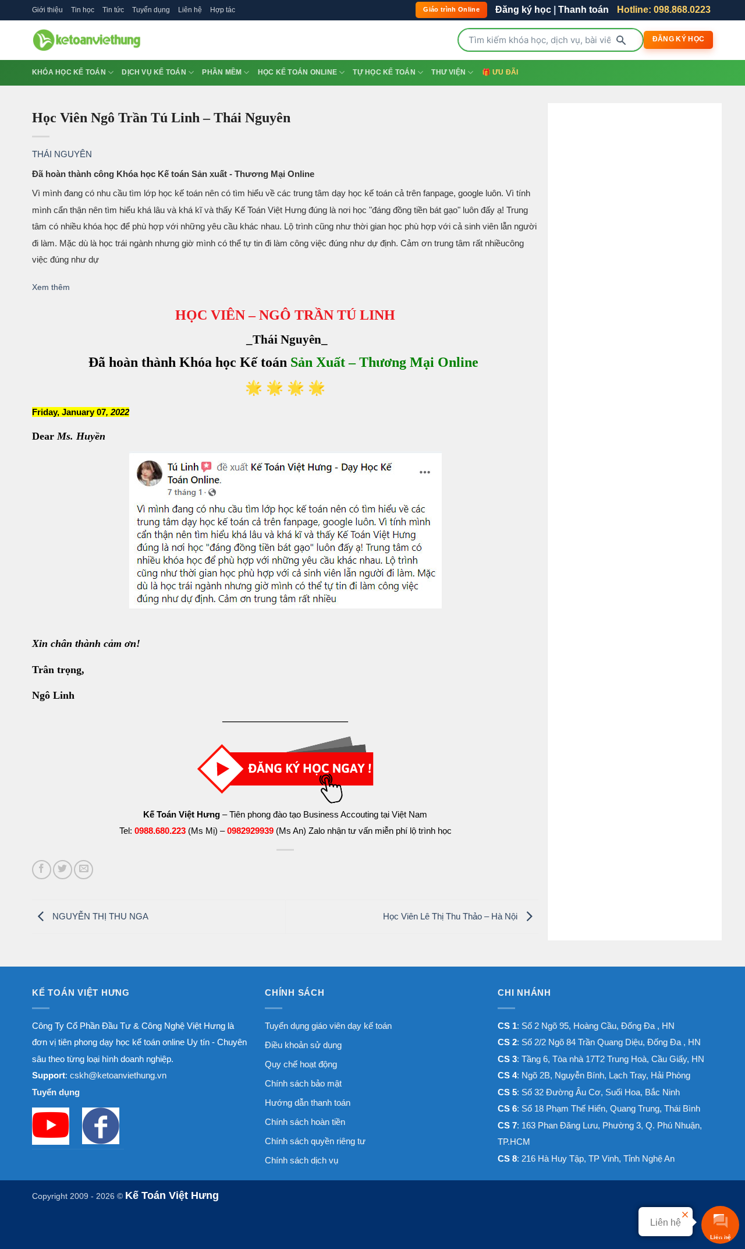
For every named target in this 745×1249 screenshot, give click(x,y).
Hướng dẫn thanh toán (307, 1103)
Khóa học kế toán (69, 72)
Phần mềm (222, 72)
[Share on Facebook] (41, 869)
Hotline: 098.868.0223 (664, 10)
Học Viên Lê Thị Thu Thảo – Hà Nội (451, 916)
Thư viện (448, 72)
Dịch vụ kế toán (154, 72)
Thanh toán (583, 10)
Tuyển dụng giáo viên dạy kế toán (328, 1026)
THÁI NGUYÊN (62, 154)
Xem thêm (51, 287)
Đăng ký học (523, 10)
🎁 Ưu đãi (500, 72)
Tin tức (113, 10)
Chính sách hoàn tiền (305, 1122)
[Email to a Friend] (83, 869)
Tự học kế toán (384, 72)
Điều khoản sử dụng (303, 1045)
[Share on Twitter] (62, 869)
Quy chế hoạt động (301, 1064)
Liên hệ (190, 10)
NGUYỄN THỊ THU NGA (99, 916)
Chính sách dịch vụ (301, 1160)
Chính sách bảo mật (303, 1083)
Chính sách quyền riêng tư (315, 1141)
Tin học (82, 10)
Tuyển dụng (151, 10)
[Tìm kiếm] (621, 40)
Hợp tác (222, 10)
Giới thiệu (47, 10)
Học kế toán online (297, 72)
